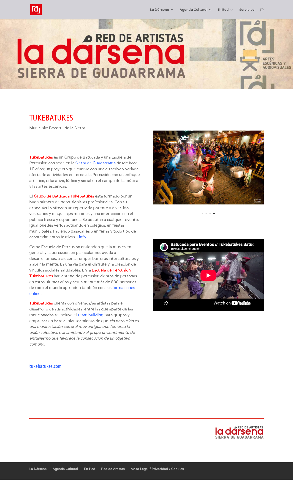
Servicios (247, 10)
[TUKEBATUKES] (208, 221)
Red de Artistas (113, 469)
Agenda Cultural (193, 10)
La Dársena (159, 10)
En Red (223, 10)
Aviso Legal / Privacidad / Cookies (157, 469)
